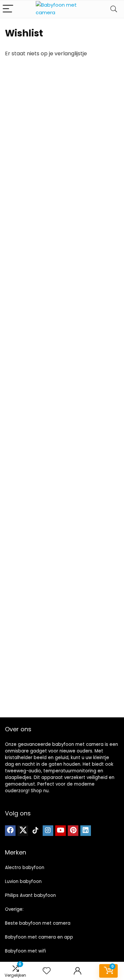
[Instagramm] (48, 830)
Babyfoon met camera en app (39, 937)
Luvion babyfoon (23, 881)
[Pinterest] (73, 830)
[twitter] (23, 830)
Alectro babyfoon (24, 867)
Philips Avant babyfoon (30, 895)
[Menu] (8, 9)
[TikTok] (35, 830)
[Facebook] (10, 830)
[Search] (114, 9)
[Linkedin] (85, 830)
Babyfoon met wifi (25, 951)
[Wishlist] (47, 971)
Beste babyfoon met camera (37, 923)
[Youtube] (60, 830)
